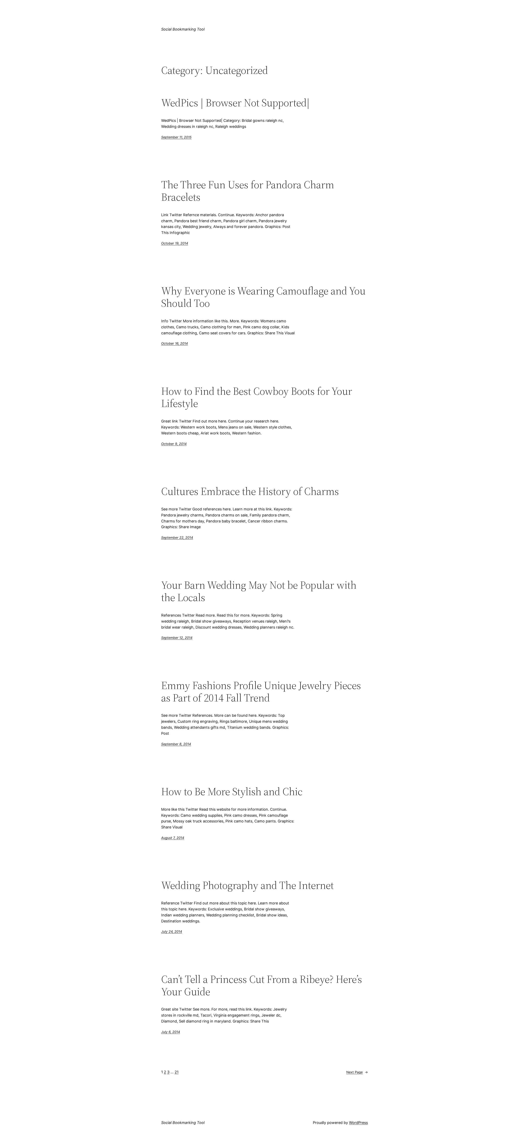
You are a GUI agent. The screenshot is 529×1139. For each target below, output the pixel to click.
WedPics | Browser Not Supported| (235, 102)
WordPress (358, 1122)
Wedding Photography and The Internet (247, 885)
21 (177, 1072)
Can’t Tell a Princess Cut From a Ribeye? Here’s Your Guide (261, 985)
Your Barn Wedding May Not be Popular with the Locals (258, 591)
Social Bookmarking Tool (183, 29)
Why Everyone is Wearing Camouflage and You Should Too (263, 297)
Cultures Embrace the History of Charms (250, 491)
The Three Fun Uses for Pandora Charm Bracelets (247, 190)
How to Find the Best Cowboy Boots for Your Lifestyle (256, 397)
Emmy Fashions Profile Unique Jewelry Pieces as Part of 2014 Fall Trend (261, 691)
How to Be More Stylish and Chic (232, 791)
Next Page (357, 1072)
